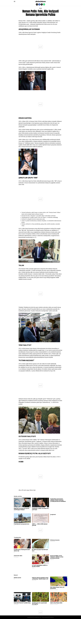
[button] (14, 1)
